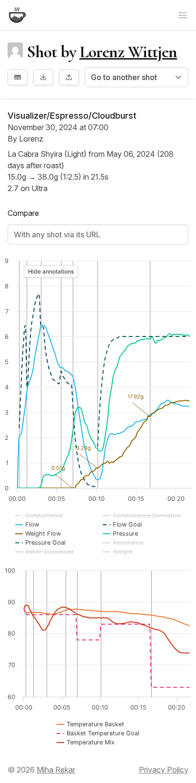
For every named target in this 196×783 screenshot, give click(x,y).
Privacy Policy (163, 769)
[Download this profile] (43, 77)
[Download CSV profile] (18, 77)
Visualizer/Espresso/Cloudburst (72, 116)
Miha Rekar (56, 769)
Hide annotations (51, 271)
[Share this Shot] (69, 77)
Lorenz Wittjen (128, 51)
